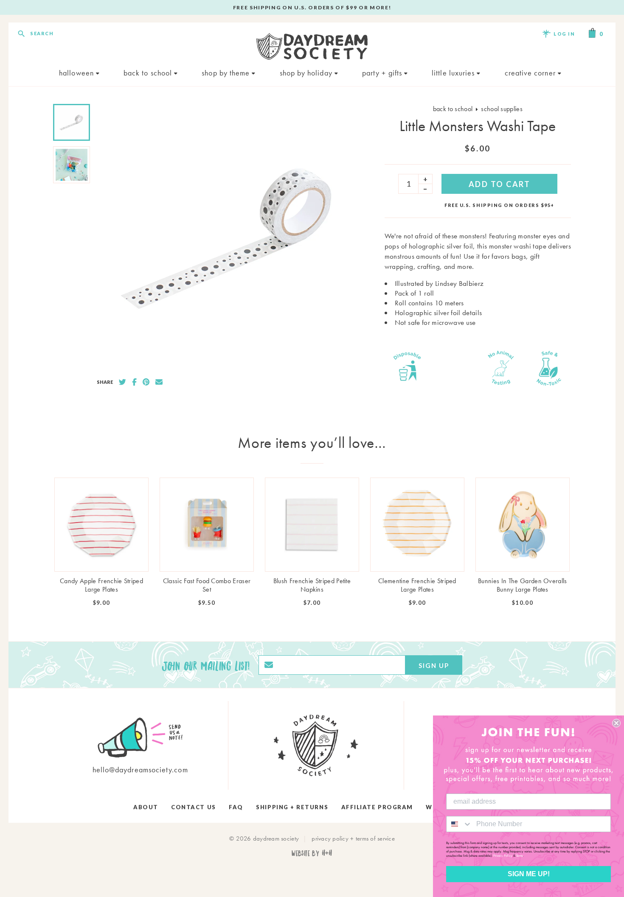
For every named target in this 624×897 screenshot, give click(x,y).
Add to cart (500, 184)
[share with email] (159, 382)
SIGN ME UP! (529, 873)
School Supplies (502, 108)
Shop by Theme (227, 73)
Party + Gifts (383, 73)
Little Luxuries (454, 73)
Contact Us (193, 807)
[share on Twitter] (122, 382)
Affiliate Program (377, 807)
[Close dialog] (616, 723)
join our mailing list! (206, 665)
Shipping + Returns (292, 807)
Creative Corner (531, 73)
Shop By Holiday (307, 73)
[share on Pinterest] (146, 382)
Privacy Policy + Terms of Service (353, 838)
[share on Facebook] (134, 382)
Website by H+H (312, 853)
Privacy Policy (502, 855)
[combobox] (459, 824)
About (145, 807)
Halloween (77, 73)
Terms (519, 855)
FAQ (236, 807)
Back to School (149, 73)
